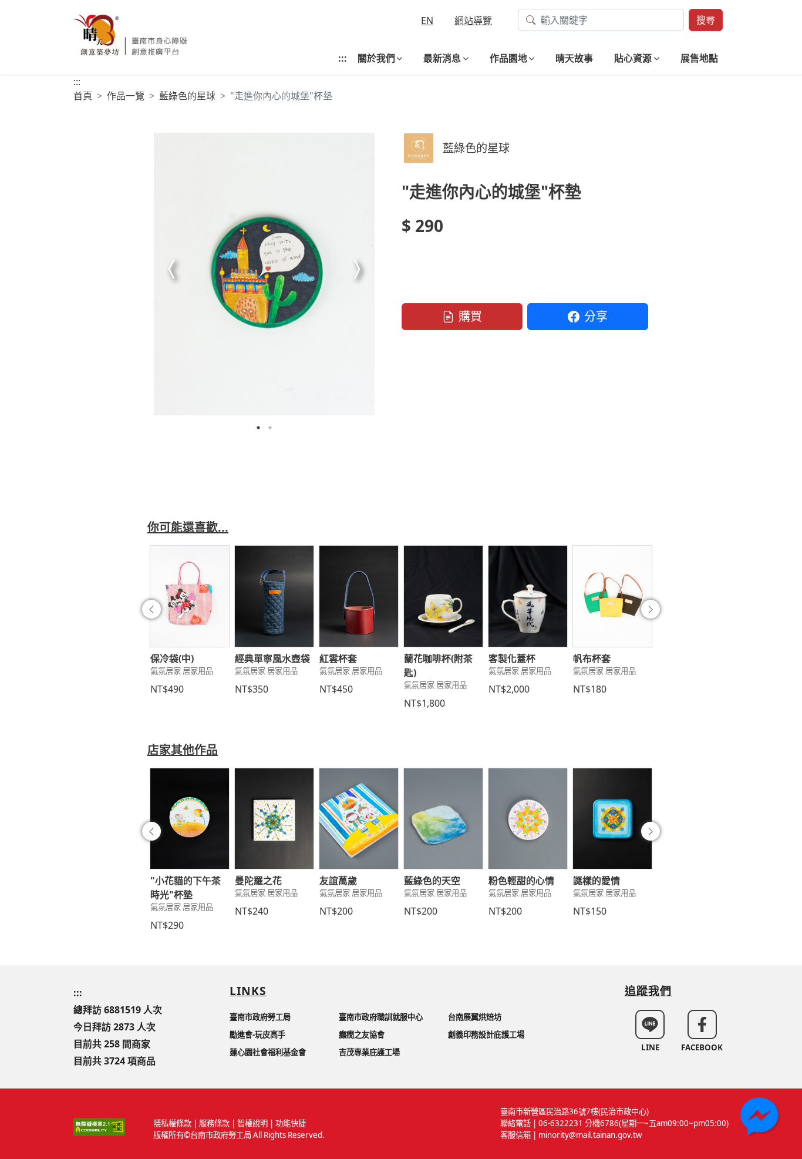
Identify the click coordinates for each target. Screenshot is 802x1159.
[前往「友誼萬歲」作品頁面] (358, 818)
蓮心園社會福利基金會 (268, 1052)
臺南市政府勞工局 (260, 1017)
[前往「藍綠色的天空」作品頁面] (443, 818)
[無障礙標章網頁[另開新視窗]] (99, 1126)
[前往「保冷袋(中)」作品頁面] (189, 596)
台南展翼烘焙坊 (474, 1017)
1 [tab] (258, 428)
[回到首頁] (130, 34)
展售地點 (699, 58)
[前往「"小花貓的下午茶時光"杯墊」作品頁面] (189, 818)
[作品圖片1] (264, 274)
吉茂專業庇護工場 (369, 1052)
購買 (470, 316)
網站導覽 (473, 20)
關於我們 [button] (376, 58)
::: (342, 58)
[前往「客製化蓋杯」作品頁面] (527, 596)
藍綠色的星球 (187, 95)
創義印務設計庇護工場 (486, 1034)
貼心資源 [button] (633, 58)
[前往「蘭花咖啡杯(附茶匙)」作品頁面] (443, 596)
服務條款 (214, 1123)
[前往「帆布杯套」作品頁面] (612, 596)
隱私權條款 (172, 1123)
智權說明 (252, 1123)
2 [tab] (270, 428)
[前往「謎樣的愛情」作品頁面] (612, 818)
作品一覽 (125, 95)
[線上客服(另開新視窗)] (760, 1117)
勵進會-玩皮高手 (257, 1034)
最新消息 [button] (442, 58)
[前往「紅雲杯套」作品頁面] (358, 596)
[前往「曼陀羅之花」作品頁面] (274, 818)
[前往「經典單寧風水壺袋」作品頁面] (274, 596)
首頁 (82, 95)
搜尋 (705, 20)
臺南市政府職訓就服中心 (381, 1017)
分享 (596, 316)
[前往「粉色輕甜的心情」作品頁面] (527, 818)
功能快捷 (290, 1123)
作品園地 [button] (508, 58)
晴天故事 (574, 58)
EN (427, 20)
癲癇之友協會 (362, 1034)
